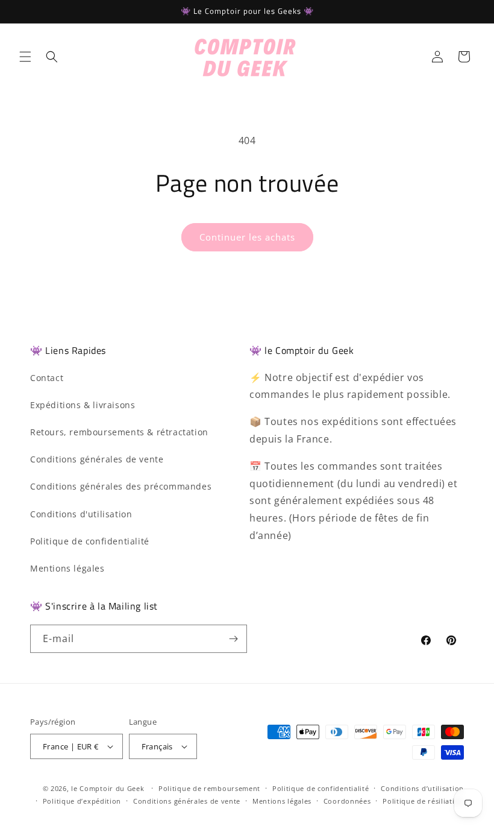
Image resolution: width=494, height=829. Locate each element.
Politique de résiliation (423, 800)
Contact (46, 377)
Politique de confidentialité (89, 541)
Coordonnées (347, 800)
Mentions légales (67, 568)
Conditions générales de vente (96, 459)
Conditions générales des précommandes (120, 486)
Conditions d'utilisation (81, 514)
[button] (25, 56)
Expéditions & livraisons (82, 405)
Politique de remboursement (209, 788)
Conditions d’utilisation (422, 788)
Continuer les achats (247, 237)
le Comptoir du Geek (107, 788)
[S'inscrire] (233, 639)
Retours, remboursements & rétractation (119, 432)
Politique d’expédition (82, 800)
